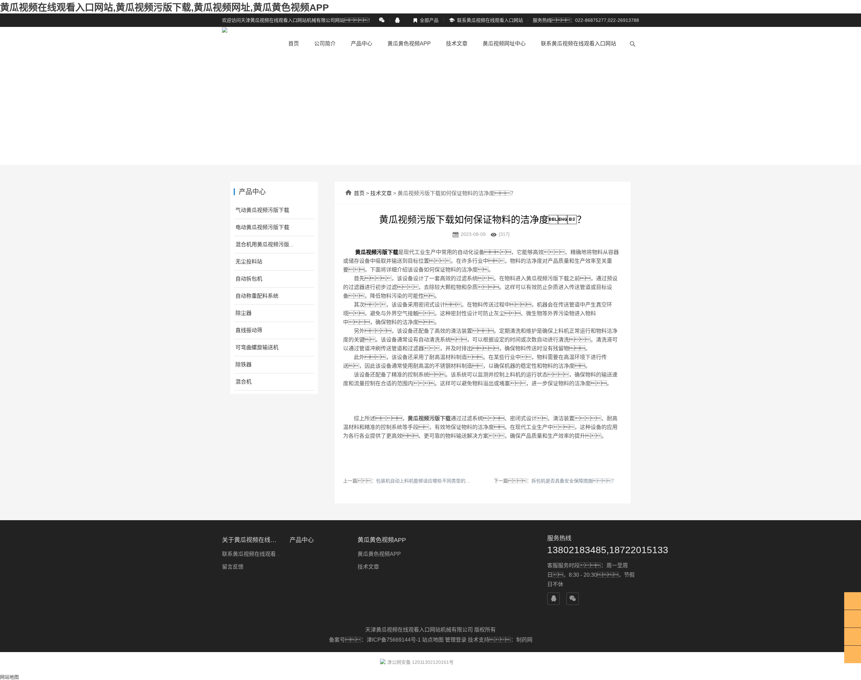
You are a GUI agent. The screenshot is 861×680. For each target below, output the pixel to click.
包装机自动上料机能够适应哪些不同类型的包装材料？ (442, 481)
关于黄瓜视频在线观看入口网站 (252, 540)
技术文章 (456, 43)
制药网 (524, 640)
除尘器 (243, 313)
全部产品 (426, 20)
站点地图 (433, 640)
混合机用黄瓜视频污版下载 (267, 244)
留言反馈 (233, 567)
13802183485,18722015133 (593, 550)
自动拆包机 (248, 279)
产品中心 (361, 43)
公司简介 (325, 43)
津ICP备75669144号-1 (394, 640)
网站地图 (9, 677)
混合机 (243, 382)
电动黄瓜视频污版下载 (262, 227)
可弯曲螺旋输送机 (256, 347)
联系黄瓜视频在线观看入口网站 (485, 20)
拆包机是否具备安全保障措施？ (573, 481)
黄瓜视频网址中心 (504, 43)
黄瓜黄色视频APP (409, 43)
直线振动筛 (248, 330)
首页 (293, 43)
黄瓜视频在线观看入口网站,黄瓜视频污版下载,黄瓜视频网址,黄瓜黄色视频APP (164, 7)
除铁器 (243, 364)
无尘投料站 (248, 261)
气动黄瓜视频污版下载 (262, 210)
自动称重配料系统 (256, 296)
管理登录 (455, 640)
